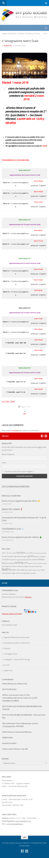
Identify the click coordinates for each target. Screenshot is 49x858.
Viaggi (13, 573)
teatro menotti (28, 570)
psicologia (5, 566)
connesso (15, 430)
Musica (5, 563)
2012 (8, 553)
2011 (4, 553)
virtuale (17, 573)
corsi (27, 553)
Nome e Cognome (8, 454)
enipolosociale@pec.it (15, 824)
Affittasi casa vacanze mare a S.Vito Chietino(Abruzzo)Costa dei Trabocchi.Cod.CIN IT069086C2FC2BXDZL (19, 698)
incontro (42, 557)
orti (26, 563)
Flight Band (17, 556)
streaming (38, 566)
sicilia (29, 566)
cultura (39, 553)
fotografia (24, 556)
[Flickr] (45, 436)
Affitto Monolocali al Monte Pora (14, 684)
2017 (11, 553)
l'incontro (6, 559)
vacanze (8, 573)
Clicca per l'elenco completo (12, 614)
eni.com (7, 665)
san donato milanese (15, 566)
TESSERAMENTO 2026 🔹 (13, 529)
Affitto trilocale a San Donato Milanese (17, 732)
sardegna (25, 566)
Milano (41, 559)
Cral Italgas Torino (10, 654)
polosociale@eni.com (23, 821)
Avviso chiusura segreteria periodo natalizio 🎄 (22, 537)
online (19, 563)
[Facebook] (42, 436)
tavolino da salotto (9, 743)
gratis (31, 556)
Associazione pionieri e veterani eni (17, 643)
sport (33, 566)
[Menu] (46, 3)
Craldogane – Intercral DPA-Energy (17, 659)
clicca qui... (28, 597)
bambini (20, 552)
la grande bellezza (21, 560)
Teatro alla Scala (32, 34)
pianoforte (40, 563)
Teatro (21, 34)
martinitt (35, 560)
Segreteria (7, 46)
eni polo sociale (7, 556)
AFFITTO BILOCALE (9, 689)
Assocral (7, 648)
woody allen (33, 573)
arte (14, 553)
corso (31, 553)
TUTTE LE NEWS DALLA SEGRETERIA (15, 486)
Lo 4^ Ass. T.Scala (8, 401)
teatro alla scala (17, 570)
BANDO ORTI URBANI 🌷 (12, 509)
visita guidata (25, 573)
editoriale (43, 553)
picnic (45, 563)
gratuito (37, 556)
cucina (35, 553)
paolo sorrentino (32, 563)
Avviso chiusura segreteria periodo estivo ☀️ (21, 501)
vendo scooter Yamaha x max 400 (15, 749)
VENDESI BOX (7, 738)
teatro (6, 569)
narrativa (11, 563)
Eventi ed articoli (9, 34)
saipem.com (8, 670)
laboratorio (13, 560)
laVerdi (29, 560)
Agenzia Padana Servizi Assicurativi (17, 637)
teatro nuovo (36, 570)
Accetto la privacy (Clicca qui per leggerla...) (19, 471)
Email (4, 463)
